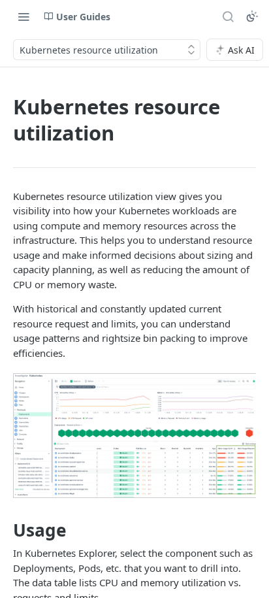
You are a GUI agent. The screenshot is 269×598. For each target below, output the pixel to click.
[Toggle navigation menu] (23, 16)
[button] (134, 435)
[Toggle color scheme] (252, 16)
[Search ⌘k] (227, 16)
